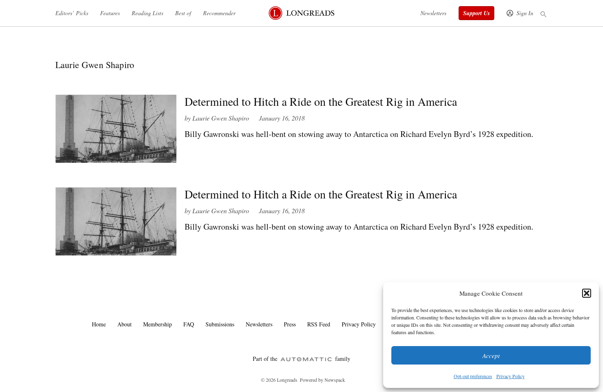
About (124, 324)
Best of (183, 13)
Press (290, 324)
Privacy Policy (510, 376)
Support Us (476, 13)
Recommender (219, 13)
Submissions (220, 324)
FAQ (188, 324)
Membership (157, 324)
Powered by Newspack (322, 379)
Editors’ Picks (71, 13)
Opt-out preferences (473, 376)
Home (99, 324)
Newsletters (433, 13)
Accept (491, 355)
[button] (586, 293)
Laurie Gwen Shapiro (220, 118)
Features (110, 13)
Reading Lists (147, 13)
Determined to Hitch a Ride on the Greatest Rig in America (321, 101)
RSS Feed (318, 324)
